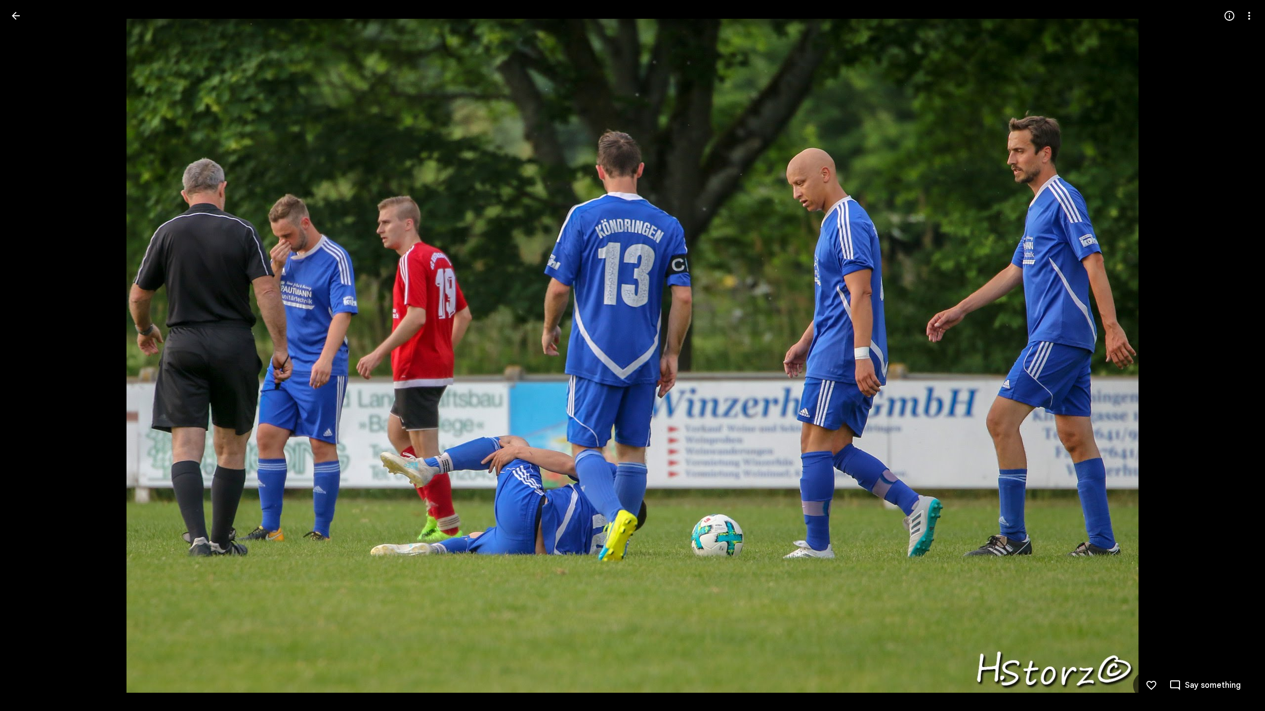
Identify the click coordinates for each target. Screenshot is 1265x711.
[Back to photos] (16, 16)
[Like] (1151, 685)
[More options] (1249, 16)
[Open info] (1229, 16)
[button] (28, 355)
